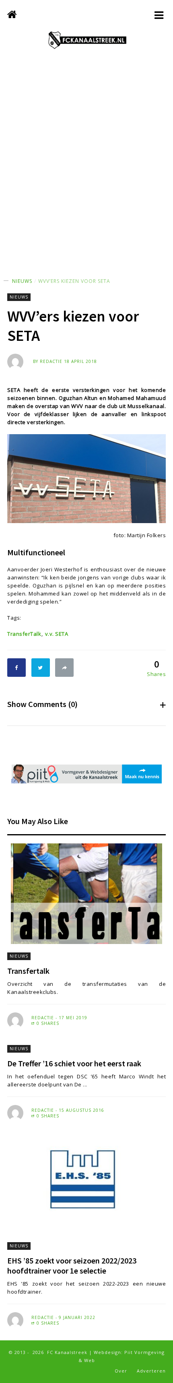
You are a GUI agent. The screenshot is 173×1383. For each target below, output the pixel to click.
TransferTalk (24, 633)
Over (121, 1371)
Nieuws (22, 281)
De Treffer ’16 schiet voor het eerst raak (74, 1063)
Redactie (51, 361)
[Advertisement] (86, 171)
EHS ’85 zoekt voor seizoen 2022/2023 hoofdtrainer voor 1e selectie (71, 1265)
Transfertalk (28, 971)
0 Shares (47, 1023)
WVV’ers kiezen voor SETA (74, 281)
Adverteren (151, 1371)
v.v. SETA (56, 633)
